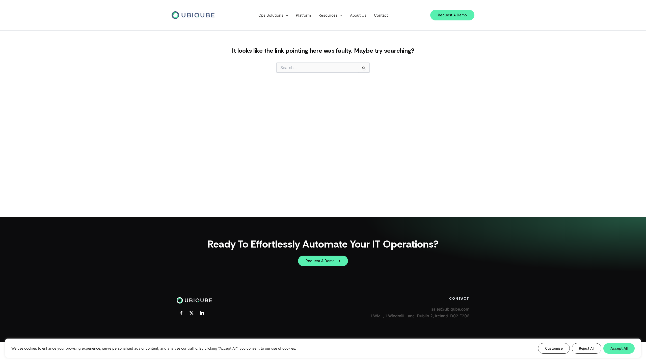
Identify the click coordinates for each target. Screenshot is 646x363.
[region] (323, 348)
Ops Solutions (270, 15)
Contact (381, 15)
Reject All (586, 348)
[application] (285, 15)
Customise (554, 348)
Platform (303, 15)
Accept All (619, 348)
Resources (328, 15)
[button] (452, 15)
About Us (358, 15)
